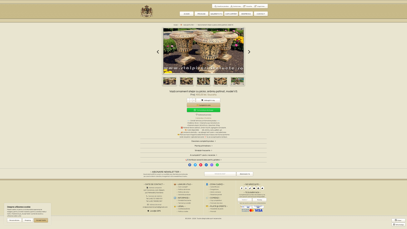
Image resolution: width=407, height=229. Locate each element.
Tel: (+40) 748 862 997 (154, 201)
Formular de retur (216, 203)
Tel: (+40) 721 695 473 (154, 198)
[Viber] (211, 164)
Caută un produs (223, 6)
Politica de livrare (184, 189)
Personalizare (14, 220)
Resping (28, 220)
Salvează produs (204, 115)
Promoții (213, 211)
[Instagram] (246, 188)
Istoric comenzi (215, 192)
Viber (399, 220)
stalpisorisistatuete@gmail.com (155, 207)
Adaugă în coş (209, 100)
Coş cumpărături (216, 200)
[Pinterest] (200, 164)
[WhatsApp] (217, 164)
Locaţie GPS (155, 211)
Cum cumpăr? (183, 187)
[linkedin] (206, 164)
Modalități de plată (216, 209)
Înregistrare (214, 189)
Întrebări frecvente (184, 200)
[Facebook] (189, 164)
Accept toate (41, 220)
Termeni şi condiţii (184, 203)
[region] (27, 214)
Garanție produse (184, 194)
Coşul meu (260, 6)
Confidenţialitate (184, 209)
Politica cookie (183, 211)
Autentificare (214, 187)
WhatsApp (400, 225)
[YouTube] (254, 188)
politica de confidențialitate (258, 203)
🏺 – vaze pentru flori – (187, 25)
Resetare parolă (216, 194)
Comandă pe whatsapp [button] (205, 110)
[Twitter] (195, 164)
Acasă (176, 25)
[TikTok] (250, 188)
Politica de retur (183, 192)
